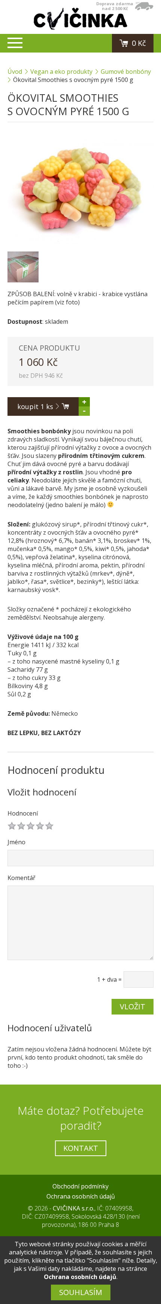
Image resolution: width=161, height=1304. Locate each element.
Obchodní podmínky (80, 1186)
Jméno (16, 842)
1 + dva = (109, 979)
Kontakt (80, 1148)
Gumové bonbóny (126, 71)
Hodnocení (22, 813)
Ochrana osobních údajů (80, 1196)
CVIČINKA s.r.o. (73, 1208)
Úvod (14, 71)
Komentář (21, 878)
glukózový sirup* (56, 524)
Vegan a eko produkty (61, 71)
